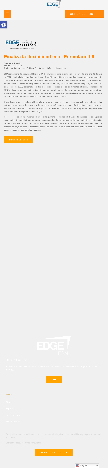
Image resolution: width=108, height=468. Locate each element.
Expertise (10, 408)
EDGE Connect (13, 421)
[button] (3, 24)
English (83, 465)
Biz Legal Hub (13, 415)
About (9, 402)
